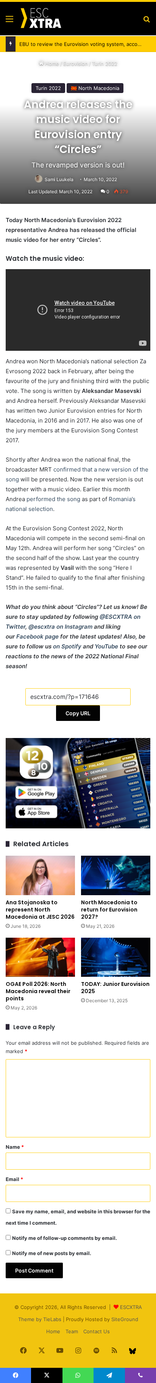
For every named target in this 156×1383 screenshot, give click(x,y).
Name (15, 1147)
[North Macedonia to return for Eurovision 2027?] (115, 875)
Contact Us (96, 1331)
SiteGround (124, 1319)
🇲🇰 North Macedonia (95, 88)
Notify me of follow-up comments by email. (64, 1238)
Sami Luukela (59, 179)
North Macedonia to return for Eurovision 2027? (109, 910)
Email (14, 1179)
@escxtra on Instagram (60, 626)
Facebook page (37, 636)
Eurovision (75, 63)
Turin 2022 (104, 63)
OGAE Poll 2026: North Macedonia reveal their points (38, 991)
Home (51, 63)
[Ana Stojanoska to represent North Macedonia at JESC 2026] (40, 875)
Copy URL (78, 713)
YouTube (106, 646)
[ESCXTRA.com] (40, 18)
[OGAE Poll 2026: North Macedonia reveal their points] (40, 957)
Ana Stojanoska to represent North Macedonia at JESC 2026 (40, 910)
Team (72, 1331)
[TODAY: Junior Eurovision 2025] (115, 957)
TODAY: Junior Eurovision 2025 (115, 987)
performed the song (53, 499)
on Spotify (67, 646)
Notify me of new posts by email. (51, 1253)
